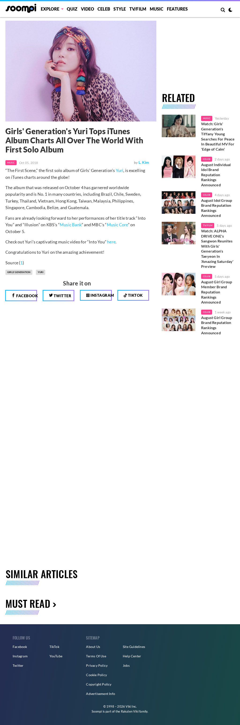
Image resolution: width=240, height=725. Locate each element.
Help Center (132, 656)
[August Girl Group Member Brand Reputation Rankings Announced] (178, 284)
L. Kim (144, 162)
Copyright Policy (98, 684)
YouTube (55, 656)
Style (119, 9)
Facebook (26, 295)
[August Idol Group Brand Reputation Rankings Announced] (178, 202)
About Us (93, 647)
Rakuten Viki (130, 711)
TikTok (54, 647)
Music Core (117, 224)
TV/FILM (137, 9)
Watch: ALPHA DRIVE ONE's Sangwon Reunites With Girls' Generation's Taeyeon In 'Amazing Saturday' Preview (217, 249)
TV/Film (207, 225)
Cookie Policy (96, 675)
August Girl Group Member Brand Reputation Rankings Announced (216, 292)
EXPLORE (50, 9)
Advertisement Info (100, 694)
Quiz (72, 9)
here (111, 241)
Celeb (104, 9)
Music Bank (71, 224)
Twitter (62, 295)
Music (157, 9)
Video (87, 9)
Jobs (126, 665)
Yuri (120, 170)
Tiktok (135, 295)
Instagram (101, 295)
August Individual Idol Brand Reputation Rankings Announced (216, 174)
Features (177, 9)
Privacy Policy (97, 665)
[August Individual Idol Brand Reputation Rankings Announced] (178, 167)
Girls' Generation (18, 272)
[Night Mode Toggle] (230, 10)
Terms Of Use (96, 656)
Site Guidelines (134, 647)
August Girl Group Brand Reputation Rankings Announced (216, 325)
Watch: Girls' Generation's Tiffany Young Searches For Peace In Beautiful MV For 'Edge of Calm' (218, 136)
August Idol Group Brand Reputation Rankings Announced (216, 208)
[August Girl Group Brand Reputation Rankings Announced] (178, 319)
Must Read (27, 603)
